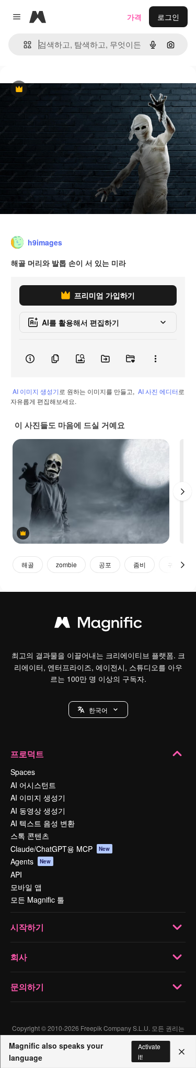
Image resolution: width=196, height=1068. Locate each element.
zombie (66, 564)
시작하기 (27, 927)
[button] (98, 709)
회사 (18, 957)
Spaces (22, 772)
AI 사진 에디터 (158, 391)
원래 (60, 89)
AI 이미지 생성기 (36, 391)
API (16, 874)
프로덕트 (27, 754)
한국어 (98, 709)
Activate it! (149, 1051)
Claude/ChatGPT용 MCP (60, 849)
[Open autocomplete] (23, 45)
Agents (30, 861)
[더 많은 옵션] (155, 358)
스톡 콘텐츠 (29, 835)
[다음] (182, 491)
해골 (27, 564)
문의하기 (27, 987)
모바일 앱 (26, 887)
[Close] (181, 1051)
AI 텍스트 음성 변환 (42, 823)
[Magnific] (98, 625)
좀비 (139, 564)
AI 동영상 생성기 (37, 810)
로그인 (168, 17)
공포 (105, 564)
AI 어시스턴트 (33, 785)
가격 (134, 17)
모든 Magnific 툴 (37, 899)
